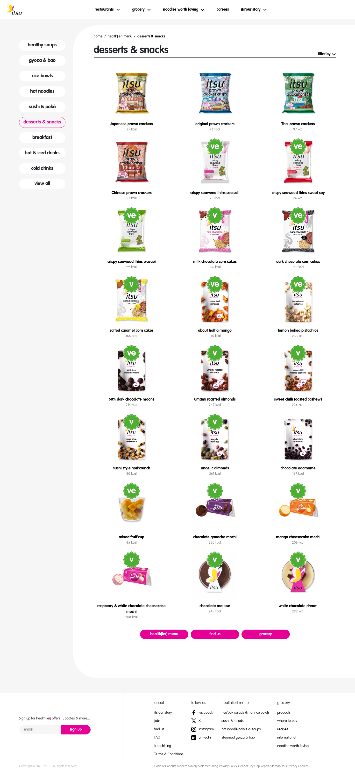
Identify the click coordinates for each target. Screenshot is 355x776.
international (286, 737)
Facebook (205, 712)
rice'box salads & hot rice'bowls (245, 712)
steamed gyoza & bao (238, 737)
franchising (162, 746)
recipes (282, 729)
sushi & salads (232, 721)
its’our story (163, 712)
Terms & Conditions (169, 754)
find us (214, 634)
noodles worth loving (293, 746)
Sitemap (275, 766)
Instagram (206, 729)
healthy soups (42, 45)
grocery (265, 634)
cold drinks (42, 168)
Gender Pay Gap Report (253, 766)
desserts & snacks (42, 122)
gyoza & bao (42, 60)
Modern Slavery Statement (194, 766)
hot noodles (42, 91)
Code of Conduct (165, 766)
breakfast (42, 137)
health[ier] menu (120, 36)
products (284, 712)
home (98, 36)
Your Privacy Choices (295, 766)
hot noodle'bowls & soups (241, 729)
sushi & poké (42, 107)
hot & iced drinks (42, 153)
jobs (157, 721)
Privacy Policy (228, 766)
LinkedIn (204, 737)
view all (42, 183)
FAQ (157, 737)
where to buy (287, 721)
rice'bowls (42, 76)
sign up (76, 730)
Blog (215, 766)
